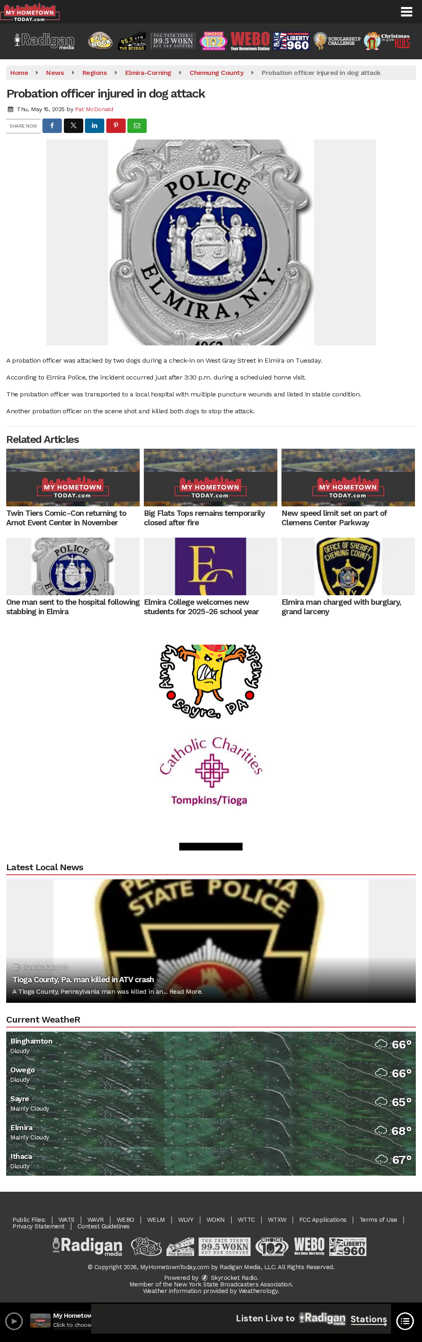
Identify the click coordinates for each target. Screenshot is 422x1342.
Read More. (186, 991)
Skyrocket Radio (233, 1277)
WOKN (215, 1219)
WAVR (95, 1219)
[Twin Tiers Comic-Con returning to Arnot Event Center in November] (73, 477)
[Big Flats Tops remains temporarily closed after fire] (210, 477)
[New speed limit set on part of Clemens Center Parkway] (348, 477)
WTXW (277, 1219)
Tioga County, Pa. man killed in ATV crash (83, 979)
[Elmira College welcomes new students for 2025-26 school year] (210, 566)
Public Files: (29, 1219)
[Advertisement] (211, 745)
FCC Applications (323, 1219)
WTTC (246, 1219)
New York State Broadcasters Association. (233, 1284)
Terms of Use (378, 1219)
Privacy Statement (38, 1226)
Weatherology (258, 1291)
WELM (156, 1219)
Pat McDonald (94, 109)
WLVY (186, 1219)
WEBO (125, 1219)
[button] (406, 12)
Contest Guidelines (103, 1226)
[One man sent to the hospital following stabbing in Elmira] (73, 566)
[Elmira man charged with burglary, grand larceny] (348, 566)
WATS (67, 1219)
